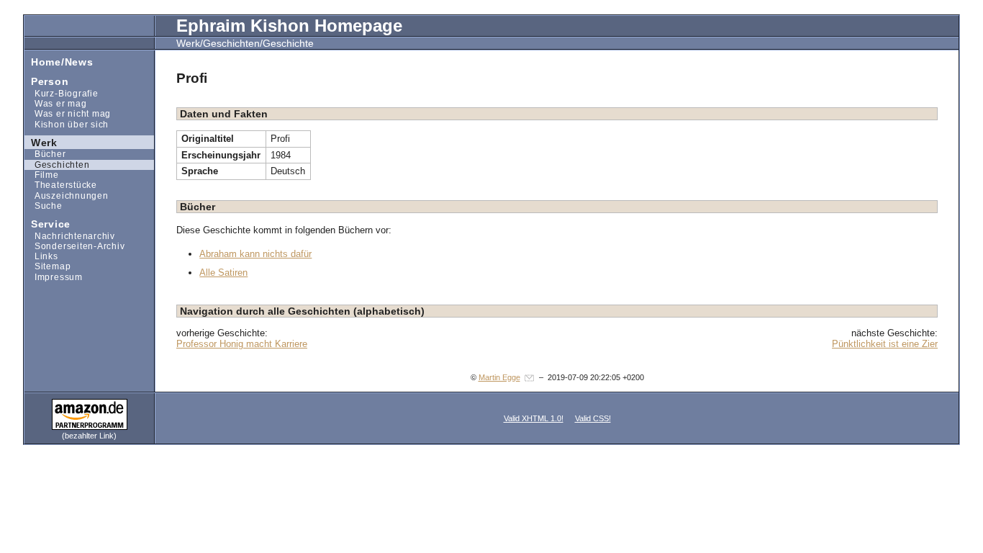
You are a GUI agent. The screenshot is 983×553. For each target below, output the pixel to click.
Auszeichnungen (66, 194)
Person (46, 81)
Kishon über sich (66, 123)
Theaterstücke (60, 184)
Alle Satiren (223, 272)
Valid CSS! (593, 418)
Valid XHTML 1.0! (533, 418)
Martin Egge (499, 377)
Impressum (53, 277)
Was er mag (55, 103)
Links (41, 256)
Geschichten (56, 164)
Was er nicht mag (67, 113)
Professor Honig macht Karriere (241, 343)
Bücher (44, 153)
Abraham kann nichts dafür (255, 253)
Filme (41, 174)
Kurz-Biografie (61, 93)
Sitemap (47, 266)
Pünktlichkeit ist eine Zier (885, 343)
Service (47, 223)
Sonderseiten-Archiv (74, 246)
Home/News (58, 61)
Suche (43, 205)
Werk (41, 141)
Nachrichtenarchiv (69, 235)
